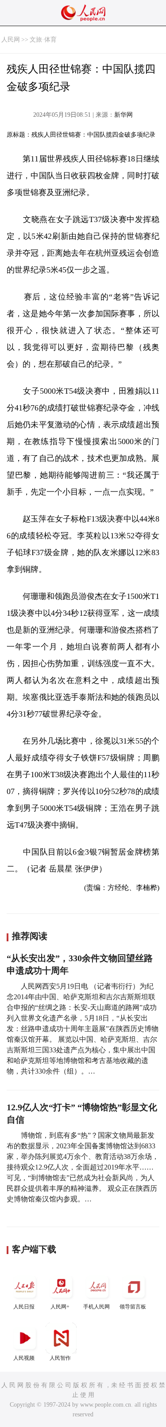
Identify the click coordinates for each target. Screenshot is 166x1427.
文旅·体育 (43, 39)
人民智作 (60, 1358)
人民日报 (24, 1307)
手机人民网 (96, 1307)
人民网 (10, 39)
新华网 (123, 114)
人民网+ (59, 1307)
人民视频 (24, 1358)
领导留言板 (133, 1307)
